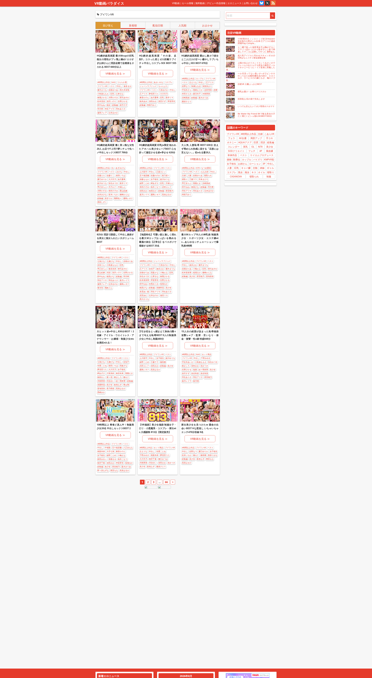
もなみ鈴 (205, 172)
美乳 (245, 146)
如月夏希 (154, 97)
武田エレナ (166, 187)
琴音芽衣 (171, 101)
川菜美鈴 (110, 373)
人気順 (182, 25)
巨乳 (112, 94)
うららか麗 (122, 82)
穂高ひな (195, 187)
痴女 (108, 105)
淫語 (108, 272)
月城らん (121, 187)
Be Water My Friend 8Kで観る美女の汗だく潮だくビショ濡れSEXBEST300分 (256, 114)
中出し (119, 86)
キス (254, 172)
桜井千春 (101, 463)
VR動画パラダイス (109, 3)
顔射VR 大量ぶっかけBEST (250, 84)
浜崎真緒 (185, 97)
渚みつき (204, 366)
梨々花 (109, 377)
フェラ (231, 138)
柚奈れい (101, 377)
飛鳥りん (108, 288)
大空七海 (110, 451)
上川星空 (143, 172)
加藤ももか (144, 179)
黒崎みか (101, 392)
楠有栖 (163, 362)
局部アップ (256, 138)
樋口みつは (163, 459)
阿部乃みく (152, 105)
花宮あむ (143, 295)
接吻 (229, 159)
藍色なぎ (118, 385)
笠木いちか (113, 194)
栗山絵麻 (123, 191)
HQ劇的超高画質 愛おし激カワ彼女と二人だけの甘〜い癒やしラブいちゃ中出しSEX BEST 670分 (200, 59)
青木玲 (100, 288)
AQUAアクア (245, 142)
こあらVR (269, 134)
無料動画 (200, 3)
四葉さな (154, 272)
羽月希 (100, 109)
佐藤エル (101, 175)
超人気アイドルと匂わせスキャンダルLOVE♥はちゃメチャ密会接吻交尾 (256, 56)
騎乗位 (236, 159)
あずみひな (120, 168)
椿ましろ (118, 377)
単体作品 (232, 155)
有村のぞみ (113, 191)
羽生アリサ (109, 109)
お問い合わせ (251, 3)
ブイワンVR (102, 86)
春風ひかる (102, 97)
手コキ (269, 138)
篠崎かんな (124, 194)
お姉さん (242, 163)
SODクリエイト (236, 151)
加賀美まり (207, 86)
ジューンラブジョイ (148, 86)
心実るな (120, 94)
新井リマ (169, 97)
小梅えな (164, 272)
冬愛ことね (102, 365)
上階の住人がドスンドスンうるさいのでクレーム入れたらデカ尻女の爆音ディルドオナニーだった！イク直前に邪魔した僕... (250, 66)
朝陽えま (197, 183)
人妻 (189, 175)
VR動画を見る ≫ (115, 73)
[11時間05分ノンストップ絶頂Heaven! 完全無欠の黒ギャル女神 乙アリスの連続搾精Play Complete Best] (230, 40)
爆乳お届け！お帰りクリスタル (252, 91)
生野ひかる (122, 101)
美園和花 (160, 287)
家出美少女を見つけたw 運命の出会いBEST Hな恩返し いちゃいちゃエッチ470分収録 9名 (200, 428)
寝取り (185, 179)
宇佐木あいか (187, 362)
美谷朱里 (195, 373)
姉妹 (262, 168)
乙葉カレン (161, 172)
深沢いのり (111, 101)
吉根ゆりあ (113, 90)
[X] (267, 3)
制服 (269, 176)
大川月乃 (164, 94)
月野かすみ (113, 97)
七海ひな (101, 261)
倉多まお (127, 86)
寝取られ (208, 175)
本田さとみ (186, 94)
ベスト (112, 86)
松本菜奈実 (144, 280)
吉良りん (101, 265)
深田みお (153, 101)
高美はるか (166, 194)
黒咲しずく (102, 202)
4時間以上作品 (103, 82)
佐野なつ (185, 86)
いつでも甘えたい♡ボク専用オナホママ (256, 106)
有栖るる (112, 459)
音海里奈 (210, 276)
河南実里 (206, 94)
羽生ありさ (120, 109)
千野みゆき (205, 358)
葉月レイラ (144, 194)
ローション (255, 163)
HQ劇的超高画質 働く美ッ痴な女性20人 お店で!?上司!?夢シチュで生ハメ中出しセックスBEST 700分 (115, 148)
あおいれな (158, 82)
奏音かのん (144, 97)
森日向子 (197, 94)
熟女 (240, 172)
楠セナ (126, 377)
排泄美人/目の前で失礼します (251, 98)
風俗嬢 (269, 151)
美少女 (168, 287)
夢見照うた (153, 94)
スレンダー (233, 146)
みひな (119, 172)
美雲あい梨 (144, 291)
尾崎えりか (198, 90)
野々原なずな (103, 470)
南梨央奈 (101, 451)
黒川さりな (144, 299)
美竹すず (123, 105)
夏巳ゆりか (102, 179)
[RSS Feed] (273, 3)
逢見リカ (164, 295)
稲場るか (153, 191)
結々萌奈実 (120, 381)
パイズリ (257, 159)
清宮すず (162, 101)
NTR (198, 168)
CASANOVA (236, 176)
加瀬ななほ (196, 86)
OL (112, 168)
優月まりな (102, 90)
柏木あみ (143, 101)
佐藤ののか (155, 175)
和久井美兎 (124, 90)
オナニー (231, 142)
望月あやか (124, 97)
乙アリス (143, 94)
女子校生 (154, 179)
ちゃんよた (163, 86)
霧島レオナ (128, 198)
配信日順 (158, 25)
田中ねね (101, 105)
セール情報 (187, 3)
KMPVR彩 (269, 159)
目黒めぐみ (153, 284)
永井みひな (102, 194)
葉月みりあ (203, 97)
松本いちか (186, 455)
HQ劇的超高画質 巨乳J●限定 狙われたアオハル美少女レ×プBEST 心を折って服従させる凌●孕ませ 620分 (157, 148)
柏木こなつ (155, 187)
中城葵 (107, 447)
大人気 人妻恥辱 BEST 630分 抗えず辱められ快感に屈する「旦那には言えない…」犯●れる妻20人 (200, 148)
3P (264, 163)
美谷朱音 (204, 373)
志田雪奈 (208, 90)
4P (260, 151)
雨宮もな (114, 470)
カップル (200, 78)
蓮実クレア (102, 113)
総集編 (115, 105)
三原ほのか (163, 90)
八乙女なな (128, 447)
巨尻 (256, 142)
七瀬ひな (110, 261)
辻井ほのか (113, 113)
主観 (255, 168)
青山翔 (126, 385)
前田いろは (120, 175)
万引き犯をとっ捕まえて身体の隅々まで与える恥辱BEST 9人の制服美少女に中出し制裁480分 (157, 335)
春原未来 (112, 269)
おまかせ (207, 25)
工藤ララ (193, 179)
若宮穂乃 (169, 191)
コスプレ (168, 82)
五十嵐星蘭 (144, 175)
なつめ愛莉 (206, 168)
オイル (261, 172)
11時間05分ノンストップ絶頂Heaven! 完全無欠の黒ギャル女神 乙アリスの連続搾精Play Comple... (256, 41)
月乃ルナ (112, 187)
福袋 (195, 369)
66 (166, 482)
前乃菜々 (166, 175)
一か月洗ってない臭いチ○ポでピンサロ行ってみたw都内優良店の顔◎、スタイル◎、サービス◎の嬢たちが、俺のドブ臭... (250, 76)
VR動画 (176, 3)
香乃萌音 (110, 388)
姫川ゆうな (102, 183)
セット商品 (206, 354)
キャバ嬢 (246, 168)
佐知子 (152, 269)
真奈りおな (212, 455)
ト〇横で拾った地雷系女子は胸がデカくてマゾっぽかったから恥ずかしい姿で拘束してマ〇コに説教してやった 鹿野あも (256, 49)
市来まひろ (203, 179)
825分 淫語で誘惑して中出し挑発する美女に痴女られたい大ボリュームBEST (115, 238)
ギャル (270, 168)
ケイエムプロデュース (261, 155)
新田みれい (102, 459)
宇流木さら (186, 90)
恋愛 (215, 90)
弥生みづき (113, 183)
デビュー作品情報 (216, 3)
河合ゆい (110, 381)
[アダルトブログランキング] (151, 488)
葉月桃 (196, 381)
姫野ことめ (144, 183)
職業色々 (118, 198)
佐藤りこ (110, 175)
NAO (113, 82)
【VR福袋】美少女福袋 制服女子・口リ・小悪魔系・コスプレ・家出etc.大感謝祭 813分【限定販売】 (157, 428)
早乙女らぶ (102, 187)
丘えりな (193, 82)
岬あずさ (154, 183)
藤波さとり (186, 101)
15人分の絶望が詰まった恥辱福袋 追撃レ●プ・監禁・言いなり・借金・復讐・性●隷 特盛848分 (200, 335)
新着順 (133, 25)
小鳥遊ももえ (103, 94)
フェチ (251, 151)
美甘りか (108, 198)
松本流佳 (101, 101)
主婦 (184, 175)
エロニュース (235, 3)
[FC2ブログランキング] (164, 488)
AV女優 (242, 138)
